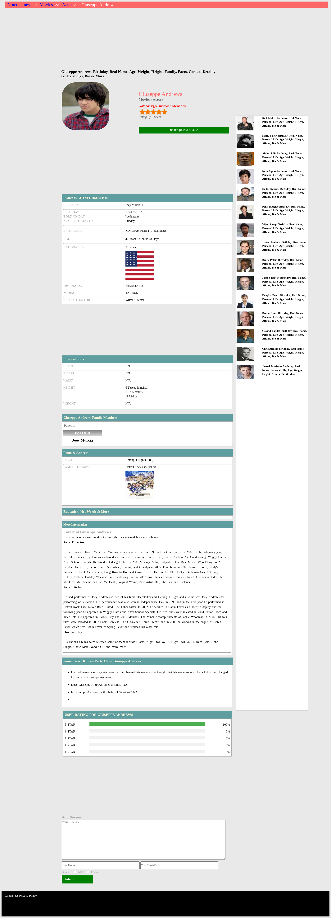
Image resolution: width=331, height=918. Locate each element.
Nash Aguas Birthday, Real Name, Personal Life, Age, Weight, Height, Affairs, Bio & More (283, 175)
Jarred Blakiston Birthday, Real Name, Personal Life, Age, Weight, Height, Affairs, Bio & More (282, 370)
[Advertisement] (120, 37)
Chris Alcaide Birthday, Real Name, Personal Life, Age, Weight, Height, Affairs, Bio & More (283, 352)
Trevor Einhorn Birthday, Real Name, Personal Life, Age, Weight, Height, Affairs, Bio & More (284, 246)
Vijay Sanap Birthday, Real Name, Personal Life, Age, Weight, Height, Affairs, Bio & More (283, 228)
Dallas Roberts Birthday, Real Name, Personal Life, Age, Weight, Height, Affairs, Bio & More (284, 193)
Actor (67, 4)
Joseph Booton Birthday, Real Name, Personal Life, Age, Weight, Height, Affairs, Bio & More (284, 281)
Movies (46, 4)
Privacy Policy (28, 895)
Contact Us (11, 895)
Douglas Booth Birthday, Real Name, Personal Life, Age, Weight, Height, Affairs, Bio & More (284, 299)
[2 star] (148, 112)
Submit (69, 879)
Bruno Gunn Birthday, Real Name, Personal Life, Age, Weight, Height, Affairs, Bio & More (283, 317)
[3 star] (153, 112)
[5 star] (164, 112)
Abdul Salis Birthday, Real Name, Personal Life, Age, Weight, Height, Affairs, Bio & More (283, 157)
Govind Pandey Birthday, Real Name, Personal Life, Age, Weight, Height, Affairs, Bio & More (284, 335)
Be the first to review (184, 130)
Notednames (18, 4)
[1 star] (142, 112)
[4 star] (159, 112)
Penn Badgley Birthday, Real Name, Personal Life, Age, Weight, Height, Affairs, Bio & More (283, 210)
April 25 (130, 212)
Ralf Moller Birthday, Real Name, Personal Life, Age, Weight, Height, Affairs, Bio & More (283, 122)
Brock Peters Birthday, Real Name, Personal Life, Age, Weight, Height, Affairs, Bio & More (283, 264)
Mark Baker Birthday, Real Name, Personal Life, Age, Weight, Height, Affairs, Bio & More (283, 139)
